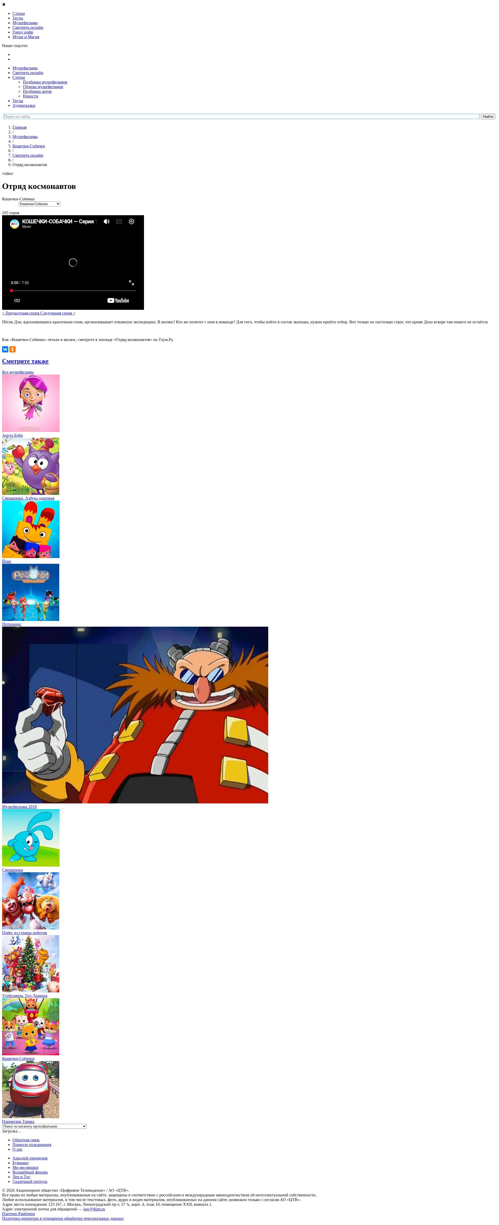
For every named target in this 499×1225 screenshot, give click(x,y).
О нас (17, 1149)
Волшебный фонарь (30, 1172)
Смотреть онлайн (27, 72)
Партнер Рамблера (18, 1213)
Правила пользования (31, 1144)
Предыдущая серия (21, 313)
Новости (30, 96)
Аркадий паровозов (30, 1158)
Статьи (18, 77)
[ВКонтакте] (5, 349)
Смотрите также (25, 361)
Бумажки (20, 1163)
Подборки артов (37, 91)
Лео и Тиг (21, 1177)
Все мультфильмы (18, 372)
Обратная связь (26, 1140)
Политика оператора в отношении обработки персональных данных (63, 1218)
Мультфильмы (25, 68)
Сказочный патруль (29, 1181)
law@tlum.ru (94, 1209)
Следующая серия (57, 313)
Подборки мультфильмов (45, 82)
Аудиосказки (23, 105)
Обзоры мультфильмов (43, 86)
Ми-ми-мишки (25, 1167)
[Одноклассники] (12, 349)
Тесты (17, 101)
